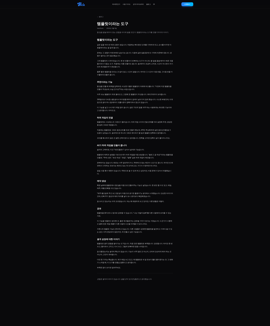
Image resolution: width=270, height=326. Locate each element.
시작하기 (187, 4)
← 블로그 (100, 17)
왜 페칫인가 (116, 4)
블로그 (148, 4)
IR (154, 4)
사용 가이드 (126, 4)
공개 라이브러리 (138, 4)
